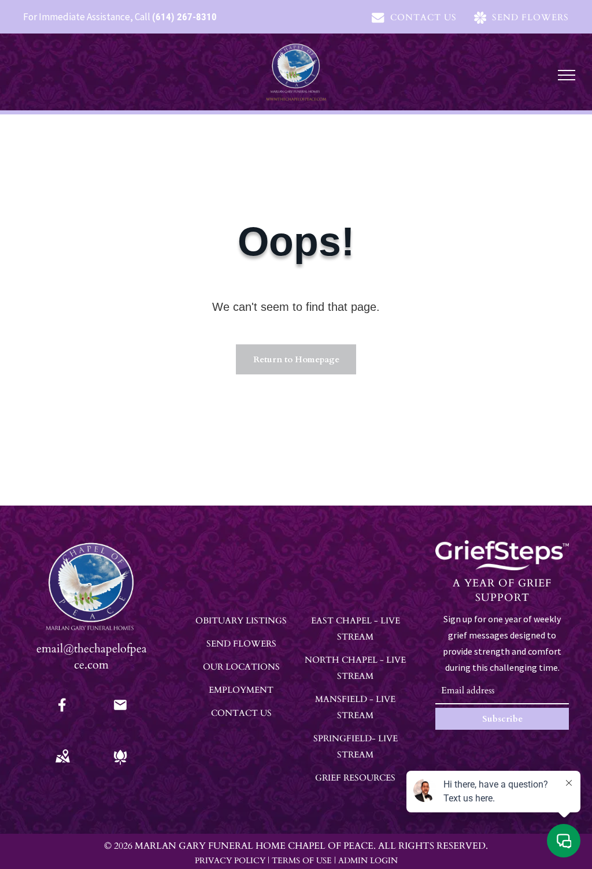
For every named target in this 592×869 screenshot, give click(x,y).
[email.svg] (120, 708)
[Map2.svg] (62, 765)
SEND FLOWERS (241, 643)
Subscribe (502, 719)
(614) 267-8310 (184, 17)
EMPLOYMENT (241, 690)
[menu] (567, 75)
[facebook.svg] (62, 713)
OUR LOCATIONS (241, 667)
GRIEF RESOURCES (355, 777)
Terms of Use (302, 860)
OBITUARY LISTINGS (241, 620)
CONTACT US (241, 713)
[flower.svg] (120, 765)
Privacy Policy (230, 860)
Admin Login (368, 860)
